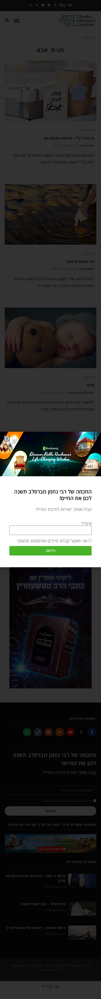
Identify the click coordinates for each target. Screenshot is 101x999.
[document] (50, 499)
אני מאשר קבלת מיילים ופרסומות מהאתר (52, 541)
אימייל (86, 523)
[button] (7, 438)
